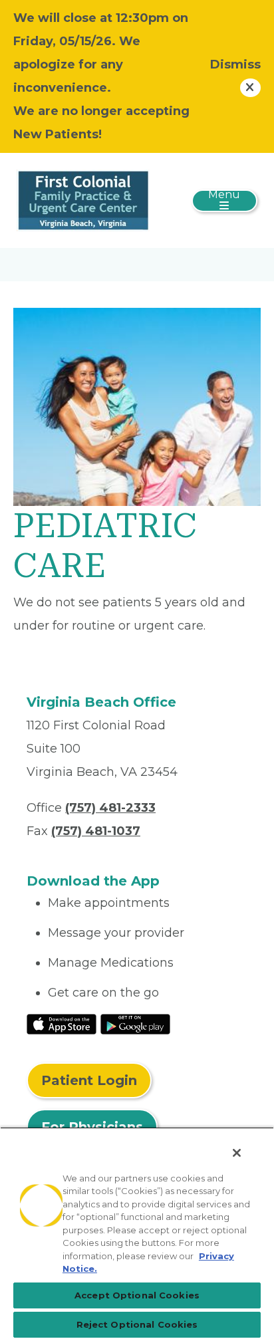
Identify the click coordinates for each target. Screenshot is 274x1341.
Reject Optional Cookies (137, 1324)
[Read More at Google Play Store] (135, 1024)
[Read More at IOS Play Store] (61, 1024)
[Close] (236, 1152)
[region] (137, 1234)
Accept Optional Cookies (137, 1295)
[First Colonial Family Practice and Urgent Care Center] (83, 199)
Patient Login (89, 1080)
